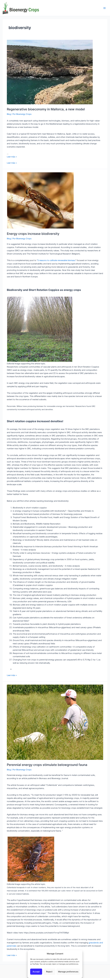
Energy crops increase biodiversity (33, 234)
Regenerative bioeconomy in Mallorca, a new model (46, 109)
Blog (9, 114)
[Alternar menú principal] (104, 8)
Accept (36, 971)
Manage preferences (68, 971)
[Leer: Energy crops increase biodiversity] (40, 200)
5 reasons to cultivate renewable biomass (56, 260)
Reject (49, 971)
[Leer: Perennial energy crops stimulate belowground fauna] (55, 722)
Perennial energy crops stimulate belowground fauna (47, 765)
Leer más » (12, 157)
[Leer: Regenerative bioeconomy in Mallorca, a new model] (50, 72)
